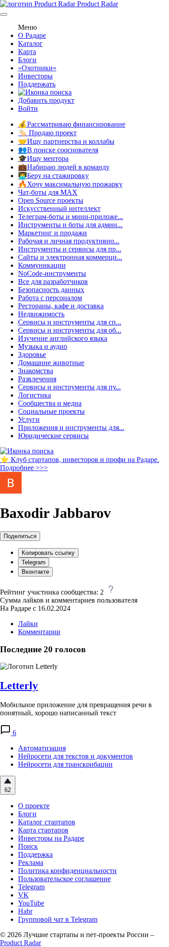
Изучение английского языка (62, 338)
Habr (25, 911)
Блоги (27, 60)
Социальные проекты (51, 411)
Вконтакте (35, 571)
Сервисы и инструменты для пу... (69, 387)
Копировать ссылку (48, 552)
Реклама (30, 862)
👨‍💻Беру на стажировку (53, 175)
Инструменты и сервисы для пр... (69, 249)
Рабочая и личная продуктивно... (68, 241)
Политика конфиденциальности (67, 870)
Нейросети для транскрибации (65, 764)
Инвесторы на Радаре (51, 838)
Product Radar (96, 4)
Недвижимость (41, 314)
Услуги (29, 419)
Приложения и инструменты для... (71, 427)
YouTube (31, 903)
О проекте (34, 806)
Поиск (28, 846)
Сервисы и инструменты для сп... (69, 322)
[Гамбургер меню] (3, 14)
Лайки (28, 623)
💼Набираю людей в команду (64, 167)
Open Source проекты (50, 200)
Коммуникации (42, 265)
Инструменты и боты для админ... (70, 225)
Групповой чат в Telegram (57, 919)
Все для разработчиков (53, 281)
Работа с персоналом (50, 298)
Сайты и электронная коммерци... (70, 257)
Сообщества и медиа (50, 403)
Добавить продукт (46, 100)
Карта (27, 51)
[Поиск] (45, 92)
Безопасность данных (51, 289)
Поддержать (36, 84)
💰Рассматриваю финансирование (71, 124)
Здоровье (32, 354)
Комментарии (39, 632)
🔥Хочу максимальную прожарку (70, 184)
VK (23, 895)
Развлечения (37, 379)
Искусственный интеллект (59, 208)
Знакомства (35, 371)
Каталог (30, 43)
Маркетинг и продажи (52, 233)
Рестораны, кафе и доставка (61, 306)
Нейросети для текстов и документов (75, 756)
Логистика (34, 395)
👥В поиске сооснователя (58, 150)
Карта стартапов (43, 830)
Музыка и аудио (42, 346)
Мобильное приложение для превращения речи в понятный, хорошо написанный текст (76, 709)
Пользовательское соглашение (64, 879)
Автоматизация (42, 748)
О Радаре (32, 35)
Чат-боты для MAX (48, 192)
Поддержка (35, 854)
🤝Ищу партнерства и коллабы (66, 141)
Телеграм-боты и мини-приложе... (70, 216)
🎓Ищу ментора (43, 158)
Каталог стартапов (46, 822)
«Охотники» (37, 68)
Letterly (19, 685)
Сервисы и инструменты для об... (69, 330)
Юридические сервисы (53, 435)
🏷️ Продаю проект (47, 133)
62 (8, 790)
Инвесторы (35, 76)
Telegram (34, 562)
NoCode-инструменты (52, 273)
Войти (28, 108)
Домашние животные (51, 362)
